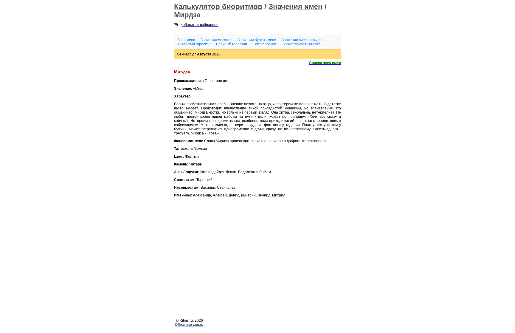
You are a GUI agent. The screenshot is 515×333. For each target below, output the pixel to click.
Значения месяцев (216, 40)
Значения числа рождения (304, 40)
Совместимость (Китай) (302, 44)
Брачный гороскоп (231, 44)
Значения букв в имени (257, 40)
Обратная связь (189, 325)
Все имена (186, 40)
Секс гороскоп (264, 44)
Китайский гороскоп (194, 44)
